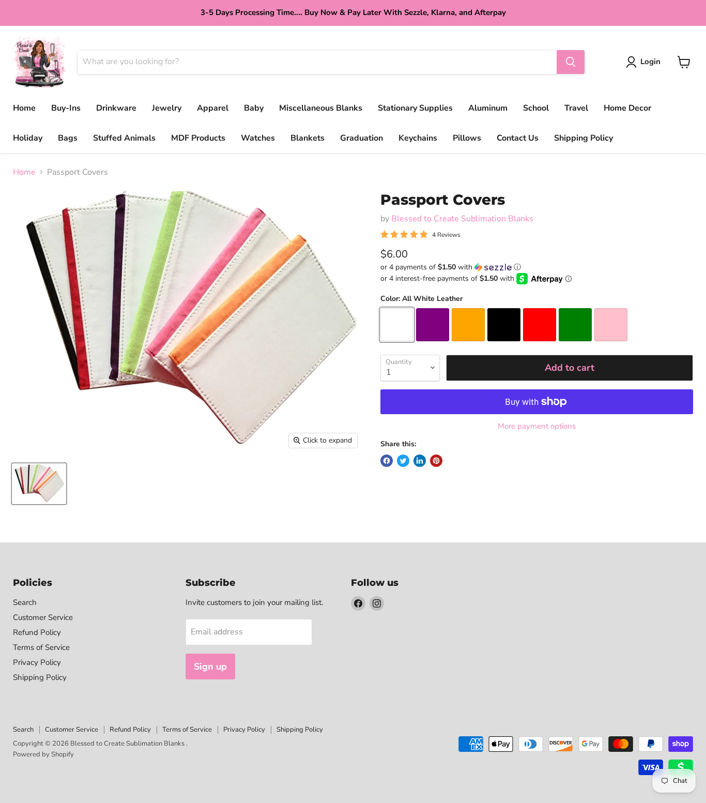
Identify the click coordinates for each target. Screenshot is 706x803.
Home (24, 108)
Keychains (417, 138)
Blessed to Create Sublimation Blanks (462, 218)
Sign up (210, 666)
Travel (576, 108)
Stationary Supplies (415, 108)
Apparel (212, 108)
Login (650, 61)
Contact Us (518, 138)
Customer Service (43, 617)
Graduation (361, 138)
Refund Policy (37, 632)
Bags (68, 138)
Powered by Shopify (43, 754)
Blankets (307, 138)
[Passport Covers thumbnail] (39, 483)
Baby (254, 108)
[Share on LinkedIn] (419, 460)
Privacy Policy (37, 662)
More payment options (537, 426)
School (536, 108)
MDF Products (198, 138)
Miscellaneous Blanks (320, 108)
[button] (536, 267)
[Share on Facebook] (386, 460)
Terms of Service (41, 647)
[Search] (571, 62)
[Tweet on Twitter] (403, 460)
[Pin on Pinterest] (436, 460)
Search (25, 602)
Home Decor (627, 108)
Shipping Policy (583, 138)
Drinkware (116, 108)
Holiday (27, 138)
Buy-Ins (66, 108)
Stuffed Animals (124, 138)
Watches (258, 138)
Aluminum (488, 108)
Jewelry (166, 108)
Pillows (467, 138)
